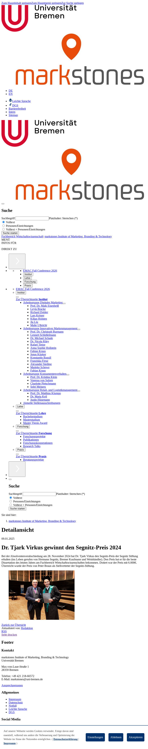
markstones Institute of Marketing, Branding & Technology (78, 236)
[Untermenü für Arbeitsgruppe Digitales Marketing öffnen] (64, 303)
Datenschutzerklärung (65, 739)
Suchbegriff (8, 218)
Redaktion (27, 628)
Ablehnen (115, 737)
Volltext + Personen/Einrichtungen (25, 229)
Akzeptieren (136, 737)
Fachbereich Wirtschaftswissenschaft (22, 236)
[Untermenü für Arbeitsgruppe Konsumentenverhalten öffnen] (67, 374)
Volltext (10, 222)
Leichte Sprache (18, 708)
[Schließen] (17, 297)
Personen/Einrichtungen (19, 225)
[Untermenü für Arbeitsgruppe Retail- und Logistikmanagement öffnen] (78, 391)
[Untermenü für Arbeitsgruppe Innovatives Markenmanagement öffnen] (78, 329)
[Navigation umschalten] (2, 203)
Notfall (13, 705)
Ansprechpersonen (12, 685)
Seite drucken (9, 634)
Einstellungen (95, 737)
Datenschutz (16, 702)
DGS (12, 712)
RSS (4, 631)
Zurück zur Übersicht (13, 624)
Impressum (15, 699)
